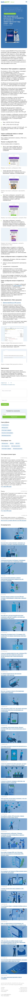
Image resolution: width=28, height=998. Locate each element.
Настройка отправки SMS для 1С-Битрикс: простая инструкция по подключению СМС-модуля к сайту (12, 854)
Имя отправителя (5, 446)
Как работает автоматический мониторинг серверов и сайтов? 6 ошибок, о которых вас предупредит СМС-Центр (13, 617)
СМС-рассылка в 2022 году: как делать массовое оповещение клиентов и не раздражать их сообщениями (14, 710)
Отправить (5, 404)
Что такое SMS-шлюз (6, 486)
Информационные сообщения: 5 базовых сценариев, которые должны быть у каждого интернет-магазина (12, 835)
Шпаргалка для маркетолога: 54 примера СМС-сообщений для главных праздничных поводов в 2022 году (13, 636)
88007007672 (23, 987)
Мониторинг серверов (6, 430)
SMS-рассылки (5, 427)
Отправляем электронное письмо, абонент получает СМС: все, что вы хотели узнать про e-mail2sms (13, 729)
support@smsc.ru (7, 994)
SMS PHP (17, 443)
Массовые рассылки (15, 446)
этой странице (17, 285)
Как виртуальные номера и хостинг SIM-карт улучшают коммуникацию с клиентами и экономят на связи (13, 598)
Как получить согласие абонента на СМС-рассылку (13, 520)
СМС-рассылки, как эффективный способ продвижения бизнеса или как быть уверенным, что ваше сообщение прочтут (13, 942)
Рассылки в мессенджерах (9, 13)
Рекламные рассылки (6, 435)
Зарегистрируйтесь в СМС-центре (12, 302)
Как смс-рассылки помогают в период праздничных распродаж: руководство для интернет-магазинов (12, 579)
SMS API (11, 443)
